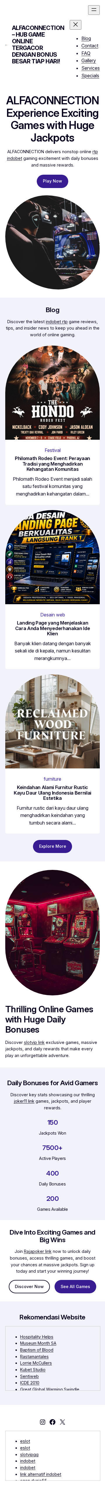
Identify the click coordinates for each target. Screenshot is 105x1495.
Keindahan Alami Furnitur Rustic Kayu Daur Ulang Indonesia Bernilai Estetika (52, 793)
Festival (53, 450)
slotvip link (34, 1042)
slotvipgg (29, 1454)
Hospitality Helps (36, 1336)
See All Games (75, 1286)
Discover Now (29, 1286)
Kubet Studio (33, 1369)
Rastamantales (34, 1356)
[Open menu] (94, 10)
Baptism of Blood (36, 1349)
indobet (27, 1460)
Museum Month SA (38, 1343)
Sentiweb (29, 1376)
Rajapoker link (38, 1251)
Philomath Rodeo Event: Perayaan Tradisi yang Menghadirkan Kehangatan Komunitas (52, 464)
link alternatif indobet (40, 1474)
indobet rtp (57, 321)
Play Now (52, 180)
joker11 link (24, 1101)
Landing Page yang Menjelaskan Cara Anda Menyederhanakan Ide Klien (52, 628)
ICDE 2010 (29, 1382)
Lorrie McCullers (36, 1362)
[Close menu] (75, 25)
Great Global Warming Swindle (49, 1389)
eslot (25, 1441)
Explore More (52, 846)
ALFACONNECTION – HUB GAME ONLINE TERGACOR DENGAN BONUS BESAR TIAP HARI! (38, 44)
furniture (52, 779)
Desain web (52, 615)
